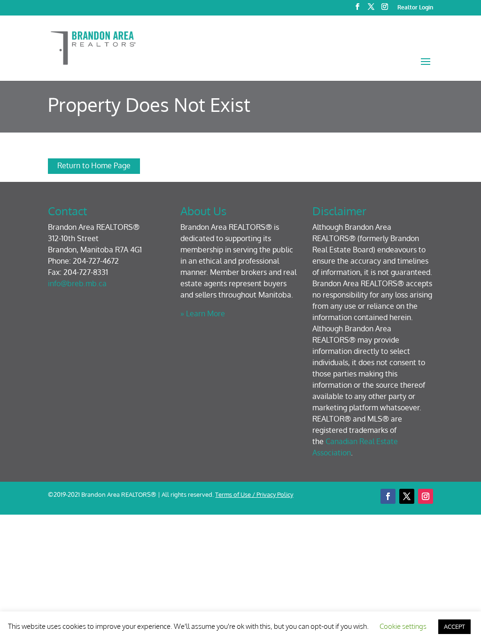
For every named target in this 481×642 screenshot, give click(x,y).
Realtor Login (415, 8)
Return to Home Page (94, 165)
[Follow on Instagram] (425, 496)
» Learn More (202, 313)
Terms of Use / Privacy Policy (254, 494)
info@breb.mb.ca (77, 283)
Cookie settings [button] (403, 626)
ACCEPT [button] (454, 626)
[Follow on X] (406, 496)
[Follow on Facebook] (388, 496)
